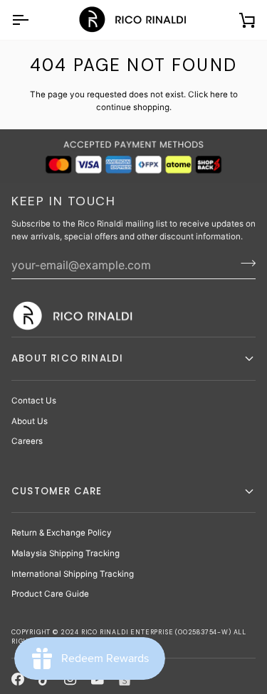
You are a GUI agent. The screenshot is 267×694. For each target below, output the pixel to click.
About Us (29, 421)
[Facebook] (17, 679)
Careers (27, 441)
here (219, 94)
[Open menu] (32, 20)
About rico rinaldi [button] (67, 358)
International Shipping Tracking (72, 574)
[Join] (244, 262)
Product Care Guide (50, 594)
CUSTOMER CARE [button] (56, 491)
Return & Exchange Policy (61, 533)
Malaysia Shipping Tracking (65, 553)
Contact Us (33, 401)
